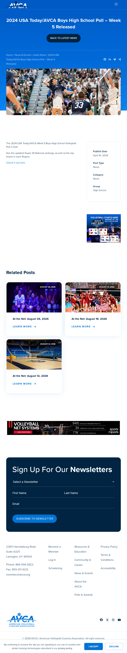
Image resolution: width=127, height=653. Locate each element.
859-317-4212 (20, 569)
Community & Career (82, 562)
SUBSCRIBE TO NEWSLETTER (34, 518)
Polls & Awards (83, 595)
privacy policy (65, 648)
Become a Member (54, 549)
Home (9, 55)
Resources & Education (82, 549)
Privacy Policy (109, 547)
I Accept (94, 646)
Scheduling (55, 568)
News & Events (23, 55)
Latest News (39, 55)
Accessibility (108, 568)
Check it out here (15, 162)
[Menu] (116, 4)
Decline (114, 646)
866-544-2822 (24, 564)
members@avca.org (18, 575)
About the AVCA (80, 584)
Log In (52, 560)
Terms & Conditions (107, 557)
